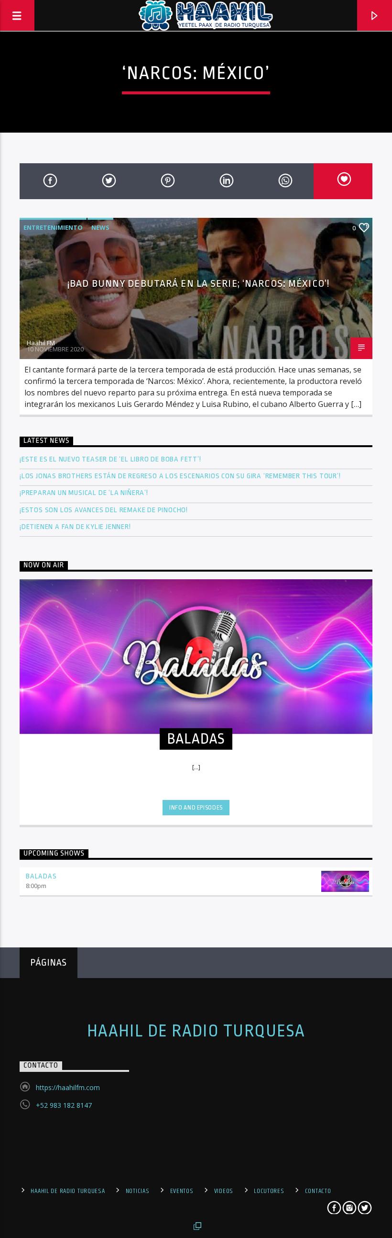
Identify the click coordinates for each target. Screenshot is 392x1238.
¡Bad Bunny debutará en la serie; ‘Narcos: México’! (198, 283)
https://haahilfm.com (68, 1087)
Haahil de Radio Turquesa (196, 1031)
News (100, 227)
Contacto (318, 1191)
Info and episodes (196, 807)
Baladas (41, 876)
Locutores (269, 1191)
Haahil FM (41, 342)
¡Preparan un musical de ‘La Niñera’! (85, 493)
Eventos (182, 1191)
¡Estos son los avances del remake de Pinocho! (104, 510)
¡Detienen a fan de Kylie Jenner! (75, 527)
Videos (223, 1191)
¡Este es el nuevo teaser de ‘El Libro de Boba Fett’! (111, 459)
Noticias (138, 1191)
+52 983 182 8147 (64, 1105)
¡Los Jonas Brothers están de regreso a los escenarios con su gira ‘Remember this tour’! (181, 476)
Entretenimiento (53, 227)
